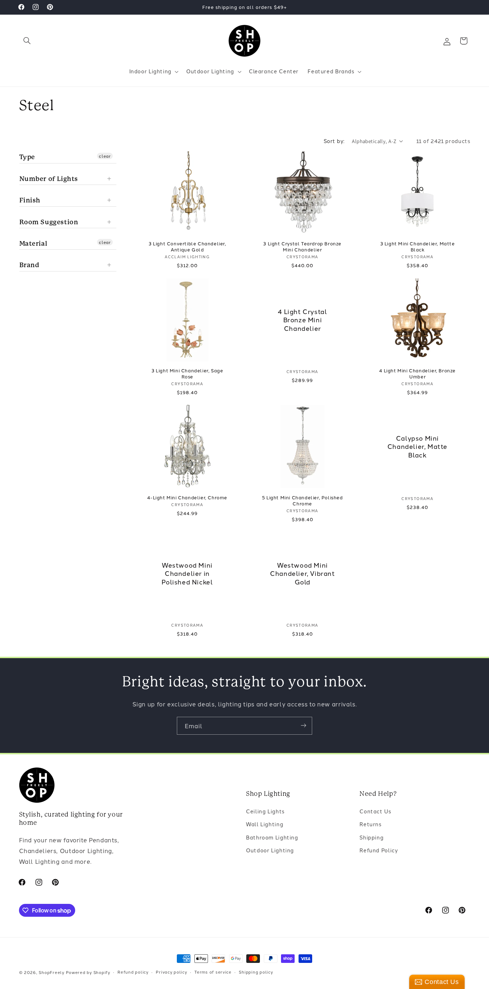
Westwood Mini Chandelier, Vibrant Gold (302, 573)
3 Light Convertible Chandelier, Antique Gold (187, 246)
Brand (29, 265)
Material (33, 243)
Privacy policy (171, 972)
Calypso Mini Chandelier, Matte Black (417, 446)
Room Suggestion (48, 222)
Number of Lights (48, 178)
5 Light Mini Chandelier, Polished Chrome (302, 500)
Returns (370, 824)
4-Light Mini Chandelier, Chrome (187, 497)
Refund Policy (378, 850)
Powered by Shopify (88, 972)
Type (27, 157)
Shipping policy (256, 972)
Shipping (371, 837)
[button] (27, 41)
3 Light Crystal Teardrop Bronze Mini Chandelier (302, 246)
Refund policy (133, 972)
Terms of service (213, 972)
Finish (30, 200)
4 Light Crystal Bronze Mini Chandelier (302, 319)
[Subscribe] (303, 725)
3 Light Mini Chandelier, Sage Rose (187, 373)
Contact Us (375, 811)
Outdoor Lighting (270, 850)
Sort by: (334, 141)
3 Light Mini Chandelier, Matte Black (417, 246)
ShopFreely (51, 972)
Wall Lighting (264, 824)
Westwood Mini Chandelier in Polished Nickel (187, 573)
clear (105, 156)
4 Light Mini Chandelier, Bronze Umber (417, 373)
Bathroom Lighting (272, 837)
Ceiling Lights (265, 811)
